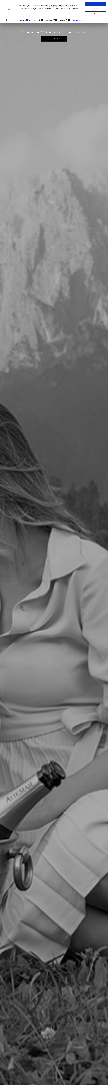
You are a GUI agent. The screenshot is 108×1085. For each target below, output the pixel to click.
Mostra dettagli (77, 20)
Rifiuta (95, 13)
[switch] (41, 20)
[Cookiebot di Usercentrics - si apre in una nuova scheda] (9, 20)
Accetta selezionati (96, 8)
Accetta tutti (96, 3)
